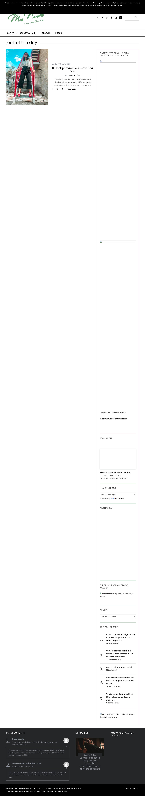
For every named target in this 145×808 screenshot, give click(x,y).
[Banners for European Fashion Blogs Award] (118, 596)
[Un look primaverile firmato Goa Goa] (27, 77)
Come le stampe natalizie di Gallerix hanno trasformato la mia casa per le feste (119, 654)
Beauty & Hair (90, 755)
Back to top (130, 789)
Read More (71, 89)
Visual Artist (77, 789)
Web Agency (67, 789)
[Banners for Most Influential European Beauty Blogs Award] (118, 717)
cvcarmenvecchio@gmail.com (113, 419)
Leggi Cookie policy (80, 10)
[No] (142, 7)
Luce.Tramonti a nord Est (23, 766)
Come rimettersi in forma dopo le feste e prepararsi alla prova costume (120, 680)
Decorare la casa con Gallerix (119, 667)
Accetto (59, 10)
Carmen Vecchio (74, 75)
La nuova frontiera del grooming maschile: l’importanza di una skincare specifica (120, 637)
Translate (119, 498)
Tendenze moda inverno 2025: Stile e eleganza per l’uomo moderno (119, 697)
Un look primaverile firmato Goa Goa (72, 69)
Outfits (54, 64)
